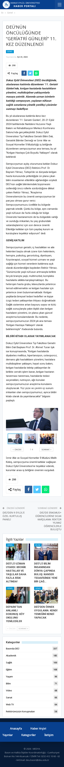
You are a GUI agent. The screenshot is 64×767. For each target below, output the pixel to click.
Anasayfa (16, 728)
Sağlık (9, 662)
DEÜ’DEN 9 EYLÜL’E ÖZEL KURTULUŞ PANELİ (14, 516)
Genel (10, 52)
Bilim (37, 545)
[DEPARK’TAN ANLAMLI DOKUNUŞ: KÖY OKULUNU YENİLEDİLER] (18, 595)
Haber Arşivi (38, 728)
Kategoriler (28, 735)
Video (9, 690)
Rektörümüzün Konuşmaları (20, 711)
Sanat (9, 697)
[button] (32, 439)
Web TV (10, 704)
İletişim (48, 735)
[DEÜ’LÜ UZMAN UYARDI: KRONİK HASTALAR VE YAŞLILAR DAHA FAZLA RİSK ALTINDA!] (18, 551)
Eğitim (9, 669)
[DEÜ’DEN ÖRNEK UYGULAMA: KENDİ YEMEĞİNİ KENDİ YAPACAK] (46, 595)
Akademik (11, 655)
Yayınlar (8, 735)
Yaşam (9, 676)
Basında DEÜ (12, 648)
